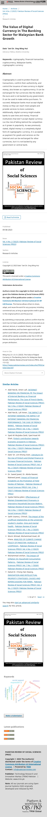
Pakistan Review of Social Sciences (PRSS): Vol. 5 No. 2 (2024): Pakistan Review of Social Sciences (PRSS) (26, 406)
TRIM (28, 767)
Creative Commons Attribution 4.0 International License (23, 764)
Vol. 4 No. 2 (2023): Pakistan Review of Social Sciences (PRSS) (23, 12)
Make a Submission (14, 716)
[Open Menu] (2, 2)
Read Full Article (12, 217)
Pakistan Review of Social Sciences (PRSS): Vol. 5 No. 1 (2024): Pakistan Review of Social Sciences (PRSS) (26, 428)
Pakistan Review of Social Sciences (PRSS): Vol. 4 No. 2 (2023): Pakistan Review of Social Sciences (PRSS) (26, 549)
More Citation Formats (13, 373)
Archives (14, 8)
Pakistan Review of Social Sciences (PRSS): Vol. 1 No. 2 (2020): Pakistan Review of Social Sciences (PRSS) (26, 529)
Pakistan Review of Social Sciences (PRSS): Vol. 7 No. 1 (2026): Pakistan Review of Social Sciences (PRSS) (26, 565)
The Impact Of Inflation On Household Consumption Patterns (24, 558)
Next (40, 597)
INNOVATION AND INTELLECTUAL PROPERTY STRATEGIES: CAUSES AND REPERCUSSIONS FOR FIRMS (24, 578)
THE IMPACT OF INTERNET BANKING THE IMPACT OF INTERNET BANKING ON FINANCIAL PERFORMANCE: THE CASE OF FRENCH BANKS (25, 419)
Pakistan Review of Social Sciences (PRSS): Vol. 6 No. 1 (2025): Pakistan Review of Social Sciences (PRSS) (26, 510)
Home (5, 8)
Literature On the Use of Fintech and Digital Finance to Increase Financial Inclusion (25, 457)
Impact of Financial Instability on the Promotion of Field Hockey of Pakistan (23, 480)
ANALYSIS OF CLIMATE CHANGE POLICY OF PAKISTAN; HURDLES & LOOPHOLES (25, 542)
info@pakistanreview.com (24, 769)
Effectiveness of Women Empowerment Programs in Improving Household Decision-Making (25, 500)
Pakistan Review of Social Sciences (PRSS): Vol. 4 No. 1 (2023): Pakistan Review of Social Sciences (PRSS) (26, 448)
